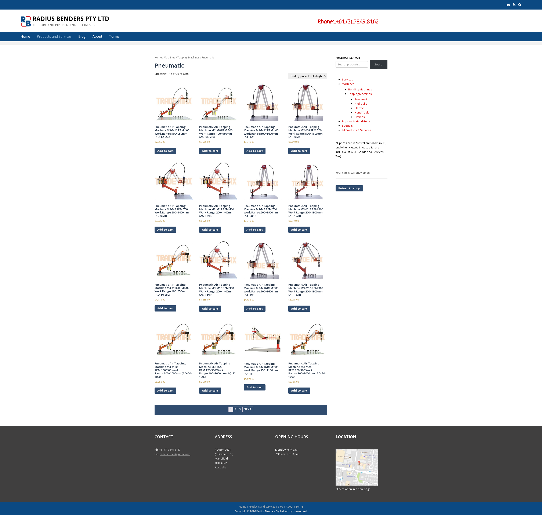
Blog (82, 36)
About (97, 36)
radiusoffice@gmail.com (175, 454)
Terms (114, 36)
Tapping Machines (188, 57)
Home (25, 36)
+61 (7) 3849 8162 (169, 449)
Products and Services (54, 36)
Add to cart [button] (165, 151)
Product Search (348, 58)
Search (378, 64)
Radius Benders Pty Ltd (70, 19)
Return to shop (349, 188)
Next (248, 409)
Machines (169, 57)
